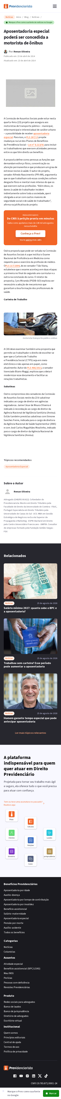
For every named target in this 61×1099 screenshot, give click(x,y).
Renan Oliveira (22, 51)
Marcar (53, 1093)
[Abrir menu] (54, 6)
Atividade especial (13, 964)
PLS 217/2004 (12, 265)
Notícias (35, 17)
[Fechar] (3, 1091)
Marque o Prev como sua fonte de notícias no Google (30, 22)
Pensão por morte (13, 923)
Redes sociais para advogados (19, 1002)
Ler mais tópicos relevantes (30, 733)
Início (18, 17)
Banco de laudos (12, 1006)
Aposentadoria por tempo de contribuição (26, 899)
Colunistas (9, 951)
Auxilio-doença (12, 895)
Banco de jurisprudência (16, 1011)
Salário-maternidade (15, 913)
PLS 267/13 (32, 137)
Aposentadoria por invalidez (19, 904)
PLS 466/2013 (34, 368)
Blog (26, 17)
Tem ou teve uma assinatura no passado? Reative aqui (23, 803)
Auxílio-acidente (12, 927)
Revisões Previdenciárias (17, 987)
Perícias (8, 978)
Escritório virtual (13, 1020)
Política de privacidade (16, 1051)
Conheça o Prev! (30, 234)
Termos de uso (11, 1047)
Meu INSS (9, 973)
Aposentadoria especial (16, 918)
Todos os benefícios (14, 932)
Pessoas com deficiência (16, 982)
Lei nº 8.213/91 (36, 144)
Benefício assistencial (15, 909)
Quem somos (11, 1032)
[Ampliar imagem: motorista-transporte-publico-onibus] (30, 93)
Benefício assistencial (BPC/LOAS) (22, 968)
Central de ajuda (12, 1042)
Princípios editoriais (14, 1037)
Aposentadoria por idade (17, 890)
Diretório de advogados (16, 1016)
